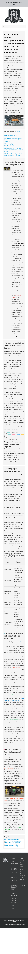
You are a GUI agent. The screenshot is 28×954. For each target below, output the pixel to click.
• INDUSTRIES (14, 876)
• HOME (13, 858)
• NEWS (13, 906)
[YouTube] (22, 885)
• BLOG (12, 909)
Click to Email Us (22, 878)
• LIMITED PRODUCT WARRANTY (14, 900)
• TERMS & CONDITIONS (14, 894)
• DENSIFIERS (14, 868)
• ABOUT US (14, 881)
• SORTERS (14, 872)
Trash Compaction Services (12, 846)
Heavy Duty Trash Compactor (12, 842)
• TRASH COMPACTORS (14, 863)
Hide (18, 131)
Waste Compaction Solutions (12, 845)
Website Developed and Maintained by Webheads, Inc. (15, 924)
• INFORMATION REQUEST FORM (14, 887)
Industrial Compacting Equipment (14, 844)
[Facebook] (20, 885)
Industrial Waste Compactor (11, 839)
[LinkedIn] (24, 885)
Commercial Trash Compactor (13, 841)
